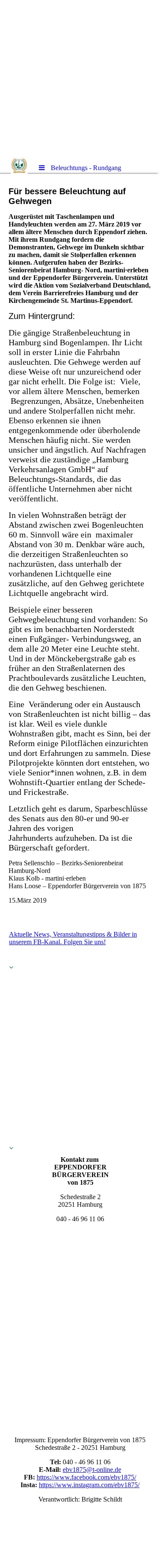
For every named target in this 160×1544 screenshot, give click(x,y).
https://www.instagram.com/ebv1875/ (89, 1484)
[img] (80, 78)
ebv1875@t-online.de (92, 1469)
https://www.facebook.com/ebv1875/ (86, 1477)
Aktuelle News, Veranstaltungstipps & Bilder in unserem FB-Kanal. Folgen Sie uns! (73, 938)
